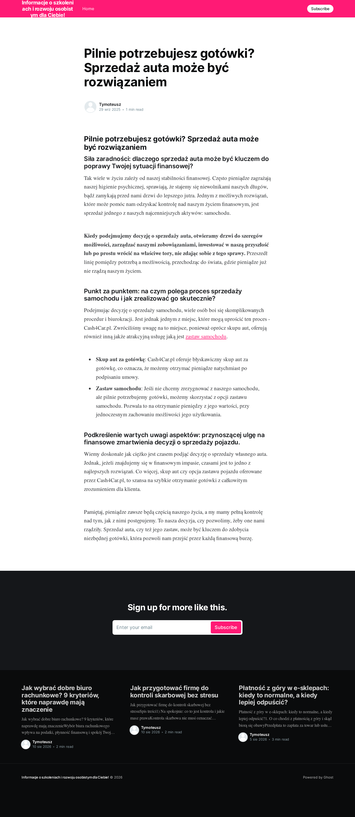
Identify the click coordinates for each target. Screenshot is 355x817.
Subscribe (320, 8)
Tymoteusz (110, 104)
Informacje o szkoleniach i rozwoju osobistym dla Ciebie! (65, 777)
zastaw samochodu (206, 336)
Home (88, 8)
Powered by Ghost (318, 777)
